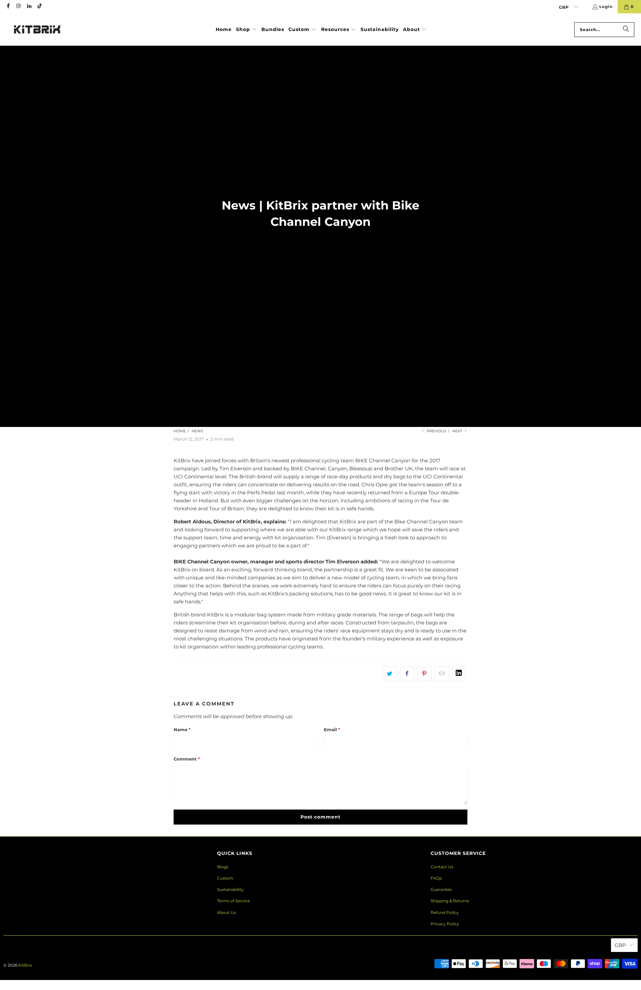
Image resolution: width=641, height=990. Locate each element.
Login (606, 6)
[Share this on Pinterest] (424, 673)
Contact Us (442, 866)
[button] (246, 29)
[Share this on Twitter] (390, 673)
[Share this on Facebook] (407, 673)
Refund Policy (445, 912)
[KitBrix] (37, 29)
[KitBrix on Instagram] (18, 6)
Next (457, 431)
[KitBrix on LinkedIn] (29, 6)
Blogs (222, 866)
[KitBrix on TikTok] (39, 6)
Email (332, 729)
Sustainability (230, 889)
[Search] (626, 29)
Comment (187, 759)
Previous (436, 431)
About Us (226, 912)
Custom (225, 878)
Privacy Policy (445, 923)
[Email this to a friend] (442, 673)
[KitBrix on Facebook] (8, 6)
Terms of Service (233, 900)
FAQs (436, 878)
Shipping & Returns (450, 900)
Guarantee (441, 889)
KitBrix (25, 965)
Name (182, 729)
